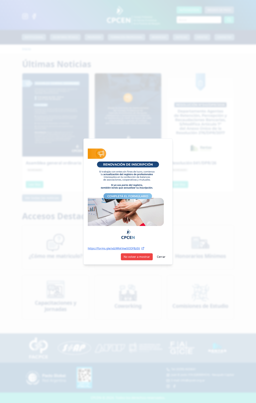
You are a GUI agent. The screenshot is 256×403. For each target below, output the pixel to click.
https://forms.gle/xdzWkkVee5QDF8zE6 (114, 248)
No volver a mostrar (137, 257)
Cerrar (161, 257)
